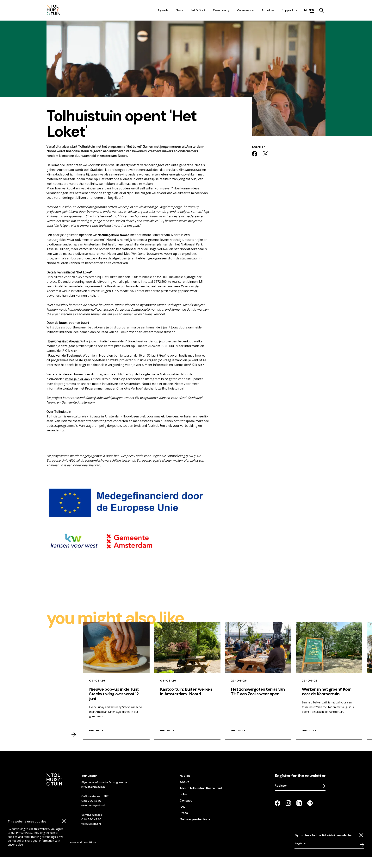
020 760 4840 (91, 819)
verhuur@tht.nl (91, 824)
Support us (289, 10)
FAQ (182, 807)
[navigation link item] (322, 10)
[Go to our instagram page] (288, 803)
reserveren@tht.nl (93, 805)
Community (221, 10)
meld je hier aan (77, 379)
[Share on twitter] (265, 153)
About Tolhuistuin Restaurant (201, 788)
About (184, 782)
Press (184, 813)
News (179, 10)
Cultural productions (195, 819)
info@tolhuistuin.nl (93, 787)
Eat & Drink (198, 10)
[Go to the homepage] (63, 10)
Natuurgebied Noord (114, 235)
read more (96, 730)
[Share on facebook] (254, 153)
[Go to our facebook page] (277, 803)
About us (268, 10)
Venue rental (245, 10)
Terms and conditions (82, 842)
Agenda (163, 10)
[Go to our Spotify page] (310, 803)
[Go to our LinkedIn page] (299, 803)
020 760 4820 (91, 801)
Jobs (183, 794)
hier (74, 351)
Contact (186, 800)
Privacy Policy (24, 833)
